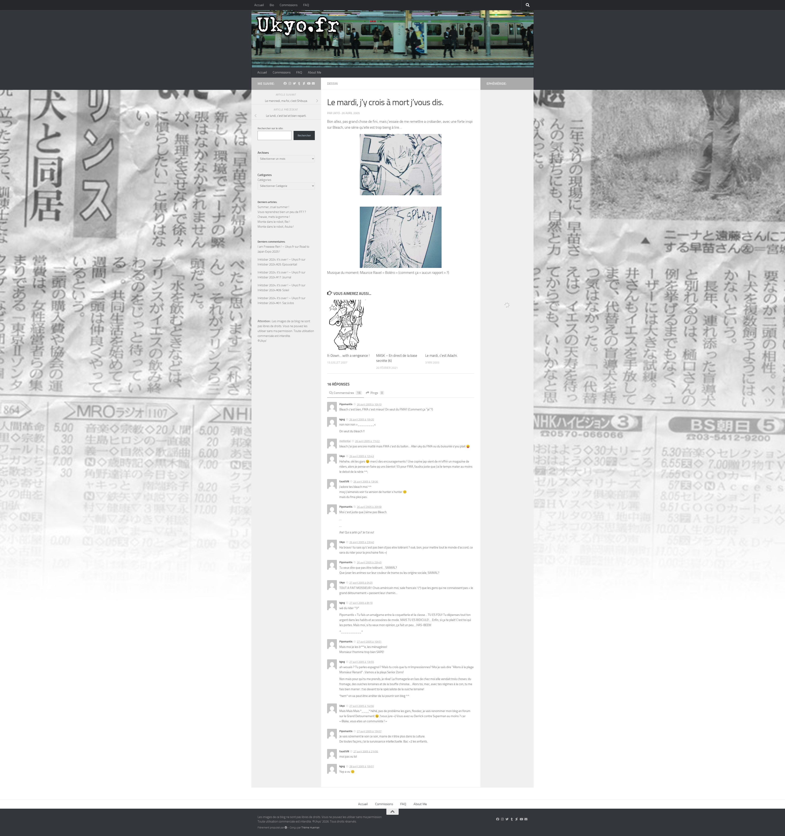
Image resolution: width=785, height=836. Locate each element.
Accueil (259, 5)
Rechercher (304, 135)
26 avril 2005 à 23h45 (369, 562)
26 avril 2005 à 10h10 (369, 404)
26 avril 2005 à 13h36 (365, 481)
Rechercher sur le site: (270, 128)
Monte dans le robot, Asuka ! (276, 227)
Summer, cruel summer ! (273, 207)
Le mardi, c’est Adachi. (441, 355)
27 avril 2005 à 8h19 (360, 602)
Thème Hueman (310, 827)
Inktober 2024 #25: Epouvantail (277, 264)
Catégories (264, 180)
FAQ (306, 5)
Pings (376, 393)
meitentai (345, 441)
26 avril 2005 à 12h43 (361, 456)
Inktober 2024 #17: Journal (274, 277)
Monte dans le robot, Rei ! (274, 222)
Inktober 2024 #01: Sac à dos (276, 303)
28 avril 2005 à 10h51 (361, 766)
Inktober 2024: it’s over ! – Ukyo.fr (279, 259)
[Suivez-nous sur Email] (313, 83)
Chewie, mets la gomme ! (274, 217)
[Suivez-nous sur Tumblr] (299, 83)
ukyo (336, 113)
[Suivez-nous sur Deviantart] (303, 83)
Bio (272, 5)
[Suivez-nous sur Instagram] (289, 83)
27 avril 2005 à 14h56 (361, 706)
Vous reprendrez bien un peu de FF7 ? (282, 212)
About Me (314, 72)
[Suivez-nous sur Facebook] (285, 83)
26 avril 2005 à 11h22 (367, 441)
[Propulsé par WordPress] (286, 827)
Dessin (332, 84)
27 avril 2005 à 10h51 (369, 641)
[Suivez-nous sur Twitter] (294, 83)
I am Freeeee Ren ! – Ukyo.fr (276, 247)
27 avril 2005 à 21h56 (365, 751)
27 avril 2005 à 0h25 (360, 582)
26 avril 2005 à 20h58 (369, 506)
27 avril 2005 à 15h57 (369, 731)
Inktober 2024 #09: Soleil (273, 290)
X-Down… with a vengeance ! (348, 355)
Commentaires (347, 393)
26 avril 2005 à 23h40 (361, 542)
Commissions (288, 5)
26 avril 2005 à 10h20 (361, 419)
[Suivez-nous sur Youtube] (308, 83)
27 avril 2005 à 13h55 (361, 661)
